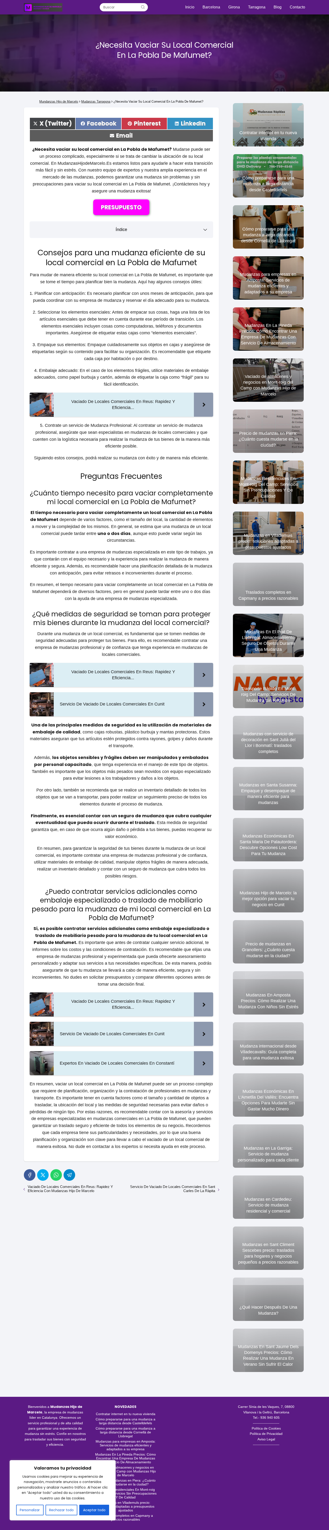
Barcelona (211, 7)
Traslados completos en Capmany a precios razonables (125, 1517)
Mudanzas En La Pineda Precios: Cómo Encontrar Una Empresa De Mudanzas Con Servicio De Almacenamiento (125, 1458)
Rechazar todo (61, 1510)
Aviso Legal (266, 1439)
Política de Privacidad (266, 1434)
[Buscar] (143, 7)
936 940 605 (270, 1417)
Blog (278, 7)
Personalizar (30, 1510)
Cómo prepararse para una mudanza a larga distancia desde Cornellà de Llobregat (125, 1432)
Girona (234, 7)
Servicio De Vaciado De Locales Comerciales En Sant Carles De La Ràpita (172, 1189)
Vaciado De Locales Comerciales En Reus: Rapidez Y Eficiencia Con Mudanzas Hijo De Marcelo (70, 1189)
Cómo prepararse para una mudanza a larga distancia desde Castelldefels (125, 1421)
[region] (63, 1490)
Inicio (189, 7)
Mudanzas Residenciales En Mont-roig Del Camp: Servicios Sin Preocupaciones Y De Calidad (125, 1493)
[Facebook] (29, 1175)
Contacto (297, 7)
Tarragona (256, 7)
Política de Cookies (266, 1428)
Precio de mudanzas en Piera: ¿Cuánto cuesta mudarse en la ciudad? (125, 1482)
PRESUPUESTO (121, 207)
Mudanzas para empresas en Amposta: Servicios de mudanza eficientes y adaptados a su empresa (126, 1445)
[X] (43, 1175)
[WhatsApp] (56, 1175)
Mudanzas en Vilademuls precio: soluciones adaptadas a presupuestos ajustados (125, 1506)
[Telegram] (69, 1175)
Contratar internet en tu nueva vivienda (125, 1414)
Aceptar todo (94, 1510)
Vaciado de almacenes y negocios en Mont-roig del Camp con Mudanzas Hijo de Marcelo (125, 1471)
